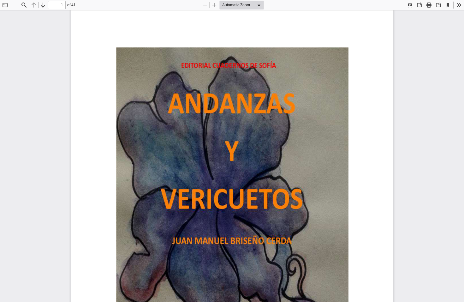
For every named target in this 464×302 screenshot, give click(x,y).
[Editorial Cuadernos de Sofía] (232, 156)
